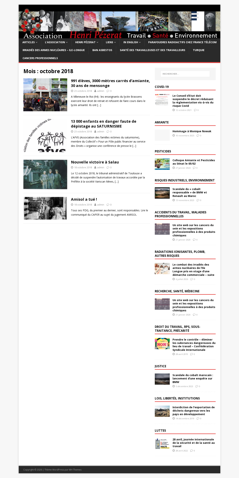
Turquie (198, 50)
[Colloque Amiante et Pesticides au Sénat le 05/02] (162, 167)
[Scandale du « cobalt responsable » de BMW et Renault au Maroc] (162, 196)
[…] (99, 105)
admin (100, 91)
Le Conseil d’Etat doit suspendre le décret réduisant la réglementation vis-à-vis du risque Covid (193, 101)
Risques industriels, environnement (185, 180)
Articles (28, 42)
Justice (160, 366)
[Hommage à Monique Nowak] (162, 138)
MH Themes (75, 469)
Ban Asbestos (102, 50)
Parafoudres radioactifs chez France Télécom (182, 42)
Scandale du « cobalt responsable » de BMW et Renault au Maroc (190, 192)
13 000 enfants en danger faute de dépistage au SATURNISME (103, 124)
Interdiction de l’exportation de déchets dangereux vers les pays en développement (194, 410)
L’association (55, 42)
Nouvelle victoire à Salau (95, 162)
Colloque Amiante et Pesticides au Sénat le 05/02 (194, 161)
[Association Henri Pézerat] (119, 36)
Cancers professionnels (40, 58)
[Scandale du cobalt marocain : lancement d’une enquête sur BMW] (162, 382)
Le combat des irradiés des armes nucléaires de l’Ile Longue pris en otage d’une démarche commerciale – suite (193, 270)
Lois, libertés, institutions (177, 398)
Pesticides (163, 151)
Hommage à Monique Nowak (192, 131)
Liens (109, 42)
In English (130, 42)
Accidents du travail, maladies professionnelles (180, 214)
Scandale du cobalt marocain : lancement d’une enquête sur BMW (193, 378)
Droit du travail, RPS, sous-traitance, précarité (177, 329)
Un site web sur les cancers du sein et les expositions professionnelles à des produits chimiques (194, 230)
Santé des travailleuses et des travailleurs (152, 50)
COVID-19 (162, 87)
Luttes (160, 430)
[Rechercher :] (185, 74)
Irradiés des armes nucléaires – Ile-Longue (54, 50)
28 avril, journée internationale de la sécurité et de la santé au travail (194, 443)
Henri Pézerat (85, 42)
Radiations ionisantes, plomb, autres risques (180, 254)
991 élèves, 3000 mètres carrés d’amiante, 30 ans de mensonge (110, 83)
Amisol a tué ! (84, 199)
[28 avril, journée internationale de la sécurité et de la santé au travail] (162, 447)
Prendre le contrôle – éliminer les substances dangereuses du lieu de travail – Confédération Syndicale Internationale (194, 345)
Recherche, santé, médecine (177, 291)
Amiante (162, 122)
